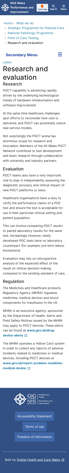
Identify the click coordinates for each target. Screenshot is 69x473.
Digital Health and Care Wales (38, 460)
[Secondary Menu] (60, 55)
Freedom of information (34, 437)
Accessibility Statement (34, 416)
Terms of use (34, 427)
